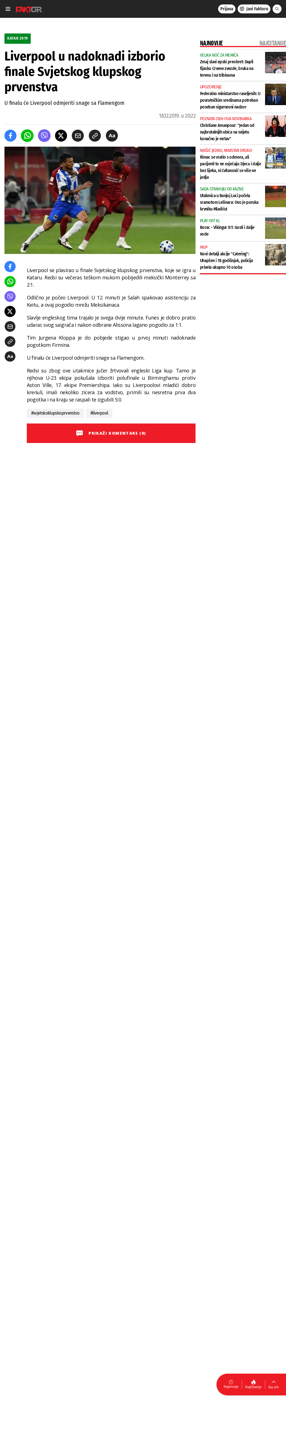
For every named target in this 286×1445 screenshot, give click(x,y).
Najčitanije (253, 1387)
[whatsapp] (27, 135)
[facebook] (10, 136)
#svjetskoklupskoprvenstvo (55, 413)
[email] (78, 135)
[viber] (44, 135)
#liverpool (99, 413)
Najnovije (231, 1386)
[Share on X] (61, 136)
